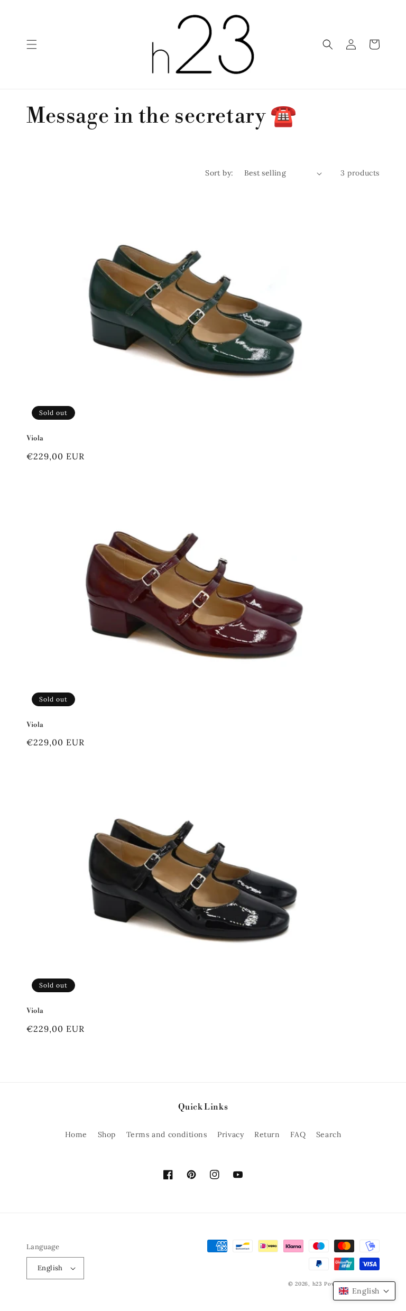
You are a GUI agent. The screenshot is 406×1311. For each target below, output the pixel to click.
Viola (35, 438)
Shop (107, 1134)
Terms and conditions (166, 1134)
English (50, 1267)
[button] (31, 44)
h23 (317, 1283)
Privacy (230, 1134)
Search (329, 1134)
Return (267, 1134)
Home (76, 1134)
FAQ (298, 1134)
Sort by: (219, 173)
